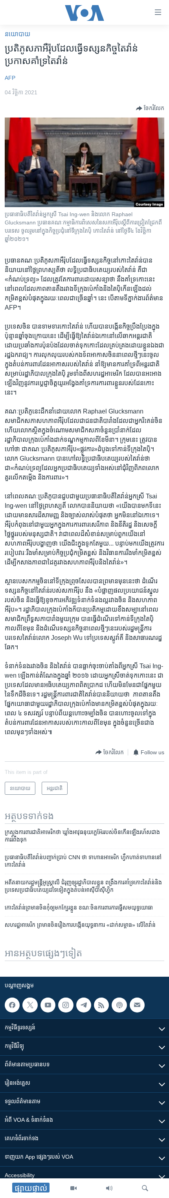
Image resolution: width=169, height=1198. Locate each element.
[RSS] (101, 1005)
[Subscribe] (137, 1005)
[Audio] (109, 1188)
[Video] (73, 1188)
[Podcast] (119, 1005)
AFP (10, 78)
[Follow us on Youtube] (47, 1005)
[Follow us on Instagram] (65, 1005)
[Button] (150, 108)
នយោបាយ (17, 34)
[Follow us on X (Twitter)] (29, 1005)
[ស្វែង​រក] (145, 1188)
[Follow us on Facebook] (12, 1005)
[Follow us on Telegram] (83, 1005)
